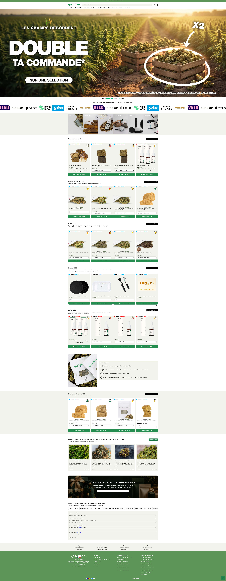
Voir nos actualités (153, 439)
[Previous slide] (69, 124)
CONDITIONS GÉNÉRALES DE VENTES (124, 557)
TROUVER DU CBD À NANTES (146, 570)
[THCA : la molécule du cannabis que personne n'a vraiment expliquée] (102, 457)
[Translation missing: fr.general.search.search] (150, 4)
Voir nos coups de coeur (150, 394)
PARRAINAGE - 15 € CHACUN (122, 570)
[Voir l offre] (113, 53)
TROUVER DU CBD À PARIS (146, 557)
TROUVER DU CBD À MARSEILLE (147, 559)
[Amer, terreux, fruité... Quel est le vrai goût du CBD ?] (79, 457)
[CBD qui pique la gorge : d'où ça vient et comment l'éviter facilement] (124, 457)
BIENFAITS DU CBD (84, 508)
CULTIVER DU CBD (129, 508)
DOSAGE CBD (96, 565)
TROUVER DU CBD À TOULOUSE (147, 565)
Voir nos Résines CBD (151, 268)
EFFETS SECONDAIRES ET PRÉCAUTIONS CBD (113, 508)
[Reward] (223, 578)
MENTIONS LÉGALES (121, 559)
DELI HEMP (137, 578)
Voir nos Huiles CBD (151, 310)
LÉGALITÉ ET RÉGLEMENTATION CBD (143, 508)
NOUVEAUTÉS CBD (97, 557)
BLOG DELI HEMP (97, 561)
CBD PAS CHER (97, 563)
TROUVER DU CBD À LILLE (146, 561)
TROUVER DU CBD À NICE (146, 572)
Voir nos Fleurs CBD (151, 223)
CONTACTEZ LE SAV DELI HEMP (123, 563)
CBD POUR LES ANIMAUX (96, 508)
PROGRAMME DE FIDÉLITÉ (122, 561)
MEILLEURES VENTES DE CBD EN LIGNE (102, 559)
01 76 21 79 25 (146, 549)
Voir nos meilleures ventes (150, 181)
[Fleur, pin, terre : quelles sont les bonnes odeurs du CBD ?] (147, 457)
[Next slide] (157, 124)
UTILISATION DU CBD (73, 508)
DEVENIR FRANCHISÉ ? (121, 565)
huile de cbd (80, 527)
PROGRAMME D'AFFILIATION (122, 568)
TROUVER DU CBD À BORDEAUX (147, 568)
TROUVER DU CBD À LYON (146, 563)
